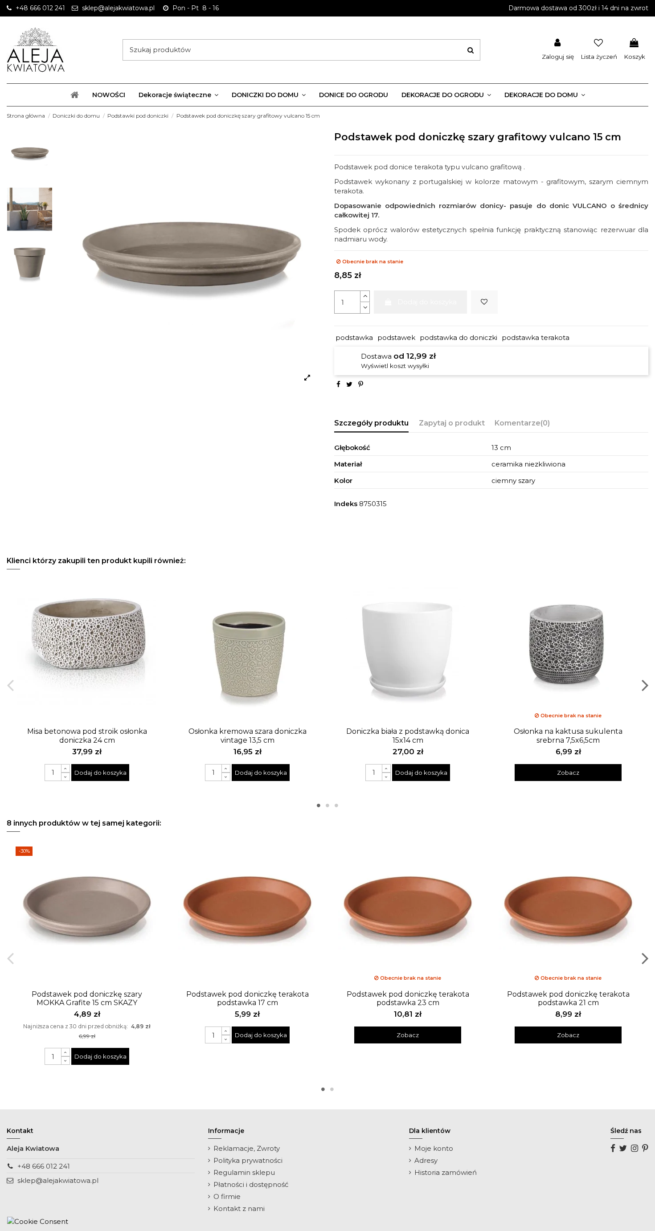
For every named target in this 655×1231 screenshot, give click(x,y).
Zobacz (568, 772)
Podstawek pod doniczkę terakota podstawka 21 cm (568, 998)
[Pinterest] (360, 384)
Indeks (345, 503)
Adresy (426, 1160)
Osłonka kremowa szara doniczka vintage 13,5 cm (247, 735)
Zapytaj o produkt (452, 423)
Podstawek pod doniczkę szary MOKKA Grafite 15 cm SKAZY (87, 998)
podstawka (354, 337)
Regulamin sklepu (244, 1172)
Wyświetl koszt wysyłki (395, 365)
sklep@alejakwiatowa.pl (57, 1180)
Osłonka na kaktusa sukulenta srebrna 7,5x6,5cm (568, 735)
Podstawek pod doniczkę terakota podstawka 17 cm (247, 998)
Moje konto (433, 1148)
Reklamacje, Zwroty (246, 1148)
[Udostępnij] (338, 384)
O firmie (227, 1196)
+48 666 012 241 (43, 1166)
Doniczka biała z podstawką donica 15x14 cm (407, 735)
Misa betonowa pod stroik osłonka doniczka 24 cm (87, 735)
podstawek (396, 337)
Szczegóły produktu (371, 423)
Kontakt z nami (239, 1208)
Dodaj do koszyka (427, 302)
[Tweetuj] (349, 384)
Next (644, 684)
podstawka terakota (535, 337)
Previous (10, 684)
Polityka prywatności (247, 1160)
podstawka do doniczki (458, 337)
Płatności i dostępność (250, 1184)
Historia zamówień (445, 1172)
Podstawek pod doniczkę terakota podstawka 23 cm (408, 998)
